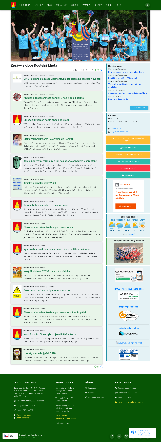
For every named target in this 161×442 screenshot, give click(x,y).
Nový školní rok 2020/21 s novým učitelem (47, 271)
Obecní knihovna (22, 418)
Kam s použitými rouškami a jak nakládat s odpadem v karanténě (60, 160)
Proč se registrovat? (95, 397)
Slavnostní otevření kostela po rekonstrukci (48, 227)
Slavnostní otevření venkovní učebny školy (127, 93)
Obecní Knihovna (129, 148)
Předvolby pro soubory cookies (130, 402)
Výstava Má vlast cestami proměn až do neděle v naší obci (57, 249)
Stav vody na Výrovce (129, 161)
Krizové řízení (129, 168)
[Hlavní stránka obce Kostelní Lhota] (13, 5)
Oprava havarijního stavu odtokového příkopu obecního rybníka (65, 408)
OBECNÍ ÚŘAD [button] (25, 5)
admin (46, 435)
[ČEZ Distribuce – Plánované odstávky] (128, 196)
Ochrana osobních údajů (127, 388)
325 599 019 (116, 128)
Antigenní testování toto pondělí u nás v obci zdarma (54, 97)
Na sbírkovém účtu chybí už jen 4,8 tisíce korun (50, 334)
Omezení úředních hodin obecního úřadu (47, 119)
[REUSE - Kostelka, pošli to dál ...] (128, 295)
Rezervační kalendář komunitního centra (129, 140)
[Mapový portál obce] (128, 315)
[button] (21, 33)
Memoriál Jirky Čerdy (118, 99)
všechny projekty (63, 423)
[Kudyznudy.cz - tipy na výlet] (129, 343)
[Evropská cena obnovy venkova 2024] (80, 40)
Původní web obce (23, 415)
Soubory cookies (124, 397)
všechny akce (140, 108)
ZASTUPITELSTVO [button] (43, 5)
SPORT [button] (109, 5)
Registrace (91, 388)
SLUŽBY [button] (98, 5)
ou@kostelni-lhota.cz (120, 131)
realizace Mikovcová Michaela (23, 438)
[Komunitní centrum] (128, 354)
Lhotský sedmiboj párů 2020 (40, 353)
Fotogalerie (129, 175)
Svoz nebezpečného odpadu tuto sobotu (47, 290)
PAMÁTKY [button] (86, 5)
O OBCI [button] (74, 5)
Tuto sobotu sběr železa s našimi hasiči (46, 205)
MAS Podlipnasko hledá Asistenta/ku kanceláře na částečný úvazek (62, 78)
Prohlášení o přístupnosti (127, 393)
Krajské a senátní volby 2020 (40, 183)
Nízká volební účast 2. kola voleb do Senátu (48, 138)
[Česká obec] (129, 275)
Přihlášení (91, 393)
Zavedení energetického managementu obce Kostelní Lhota (64, 391)
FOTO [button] (119, 5)
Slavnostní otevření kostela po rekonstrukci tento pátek (55, 312)
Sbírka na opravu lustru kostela (129, 155)
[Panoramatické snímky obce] (128, 333)
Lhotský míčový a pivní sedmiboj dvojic (126, 72)
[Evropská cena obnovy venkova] (128, 253)
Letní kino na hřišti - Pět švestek (122, 78)
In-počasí (131, 234)
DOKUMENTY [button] (62, 5)
